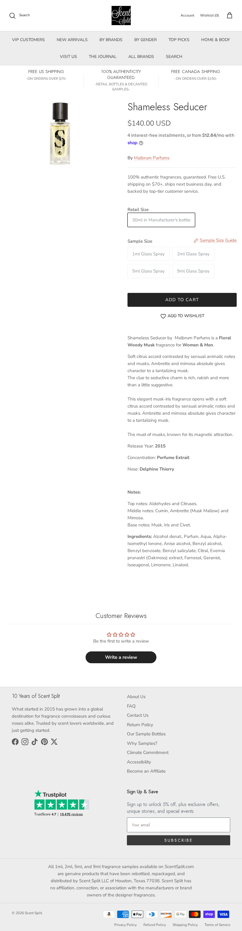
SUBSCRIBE (178, 840)
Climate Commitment (148, 752)
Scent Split (33, 913)
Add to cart (182, 300)
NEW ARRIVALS (72, 40)
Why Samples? (142, 743)
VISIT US (68, 56)
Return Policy (140, 725)
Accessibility (139, 762)
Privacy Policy (125, 924)
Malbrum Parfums (151, 158)
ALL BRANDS (141, 56)
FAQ (131, 706)
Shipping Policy (185, 924)
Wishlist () (209, 15)
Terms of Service (217, 924)
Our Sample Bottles (146, 734)
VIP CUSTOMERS (28, 40)
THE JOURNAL (103, 56)
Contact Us (137, 715)
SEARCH (174, 56)
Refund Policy (154, 924)
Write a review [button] (121, 657)
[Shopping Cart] (228, 16)
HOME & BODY (215, 40)
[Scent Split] (121, 15)
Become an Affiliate (146, 771)
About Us (136, 697)
